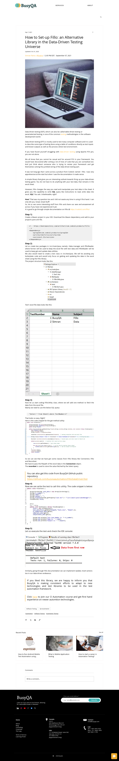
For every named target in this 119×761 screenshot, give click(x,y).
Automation (29, 613)
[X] (35, 708)
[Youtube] (25, 708)
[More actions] (93, 32)
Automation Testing (52, 613)
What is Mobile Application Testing (58, 655)
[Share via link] (40, 620)
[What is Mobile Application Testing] (59, 643)
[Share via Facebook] (26, 620)
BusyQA (29, 5)
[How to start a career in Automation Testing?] (89, 643)
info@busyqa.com (93, 721)
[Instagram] (21, 708)
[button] (101, 17)
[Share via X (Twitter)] (30, 620)
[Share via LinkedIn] (35, 620)
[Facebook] (32, 708)
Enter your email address (71, 696)
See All (101, 632)
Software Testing (31, 609)
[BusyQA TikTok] (28, 708)
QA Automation (44, 609)
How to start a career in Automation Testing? (87, 655)
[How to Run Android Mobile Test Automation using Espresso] (29, 643)
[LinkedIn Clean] (18, 708)
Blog (17, 725)
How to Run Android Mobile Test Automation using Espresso (29, 655)
